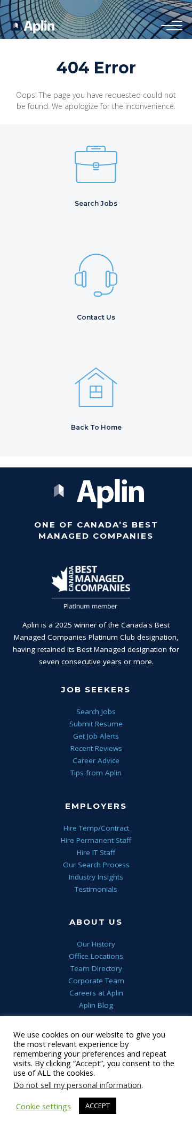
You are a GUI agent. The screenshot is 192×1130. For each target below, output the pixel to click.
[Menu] (169, 26)
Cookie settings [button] (43, 1106)
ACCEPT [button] (97, 1105)
